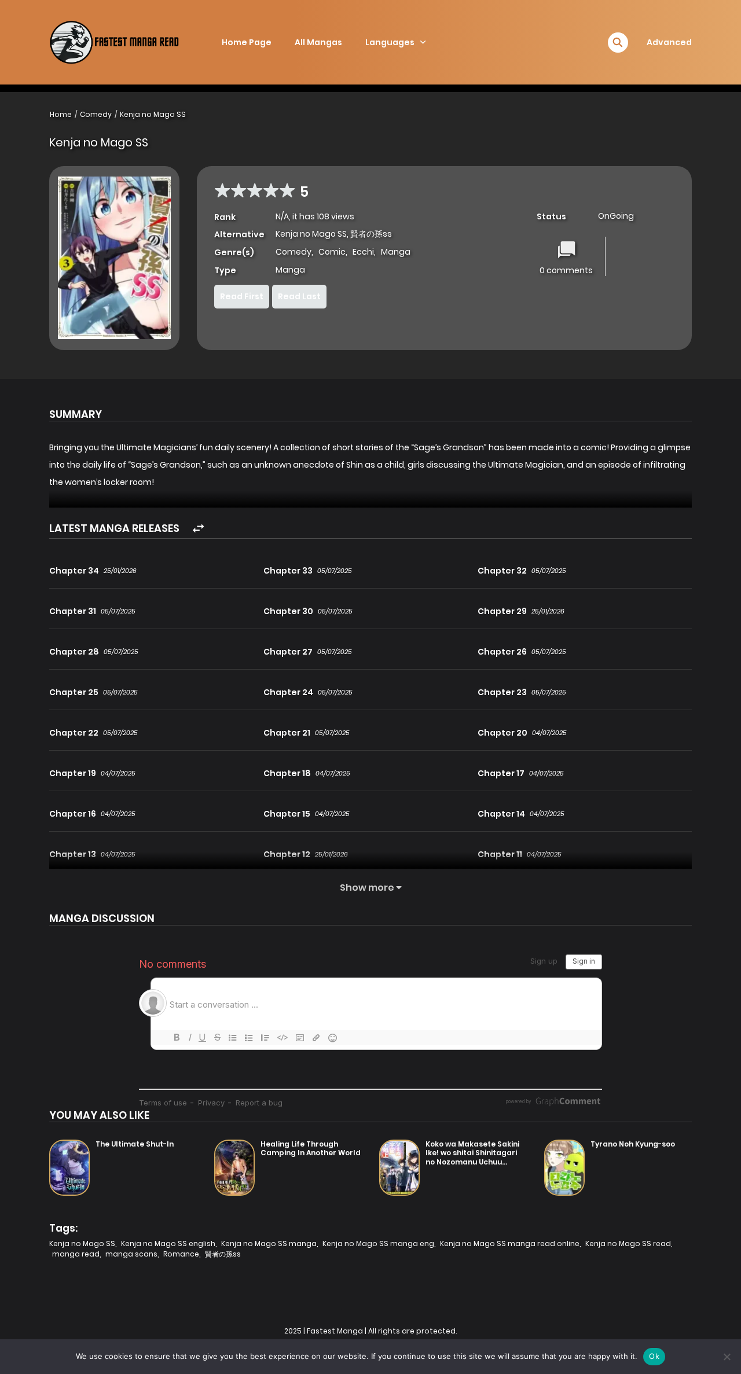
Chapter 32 (502, 570)
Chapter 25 (73, 692)
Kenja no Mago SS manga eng (378, 1243)
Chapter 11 (500, 854)
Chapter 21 (286, 733)
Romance (181, 1254)
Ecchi (363, 252)
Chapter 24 (288, 692)
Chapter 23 (502, 692)
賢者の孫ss (223, 1254)
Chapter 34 (74, 570)
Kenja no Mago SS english (168, 1243)
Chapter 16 (72, 814)
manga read (76, 1254)
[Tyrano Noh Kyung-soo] (564, 1168)
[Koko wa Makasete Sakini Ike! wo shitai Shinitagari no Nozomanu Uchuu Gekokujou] (399, 1168)
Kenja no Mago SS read (628, 1243)
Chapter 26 (502, 651)
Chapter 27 (288, 651)
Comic (332, 252)
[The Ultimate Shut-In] (69, 1168)
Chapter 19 (72, 773)
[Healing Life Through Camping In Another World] (234, 1168)
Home (61, 114)
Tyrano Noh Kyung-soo (632, 1144)
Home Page (247, 42)
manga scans (131, 1254)
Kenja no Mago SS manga (269, 1243)
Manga (395, 252)
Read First (241, 296)
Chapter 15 (286, 814)
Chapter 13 (72, 854)
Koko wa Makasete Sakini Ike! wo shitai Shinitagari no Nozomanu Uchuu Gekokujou (472, 1157)
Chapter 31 (72, 611)
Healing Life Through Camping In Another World (311, 1148)
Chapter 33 (288, 570)
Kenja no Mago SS (153, 114)
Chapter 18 (287, 773)
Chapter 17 (501, 773)
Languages (389, 42)
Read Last (299, 296)
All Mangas (318, 42)
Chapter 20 (502, 733)
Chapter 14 (501, 814)
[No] (726, 1356)
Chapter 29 (502, 611)
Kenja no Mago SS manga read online (509, 1243)
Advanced (669, 42)
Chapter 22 (73, 733)
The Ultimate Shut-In (135, 1144)
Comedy (96, 114)
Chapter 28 (74, 651)
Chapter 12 (286, 854)
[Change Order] (198, 528)
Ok (654, 1356)
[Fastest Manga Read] (129, 42)
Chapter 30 (288, 611)
